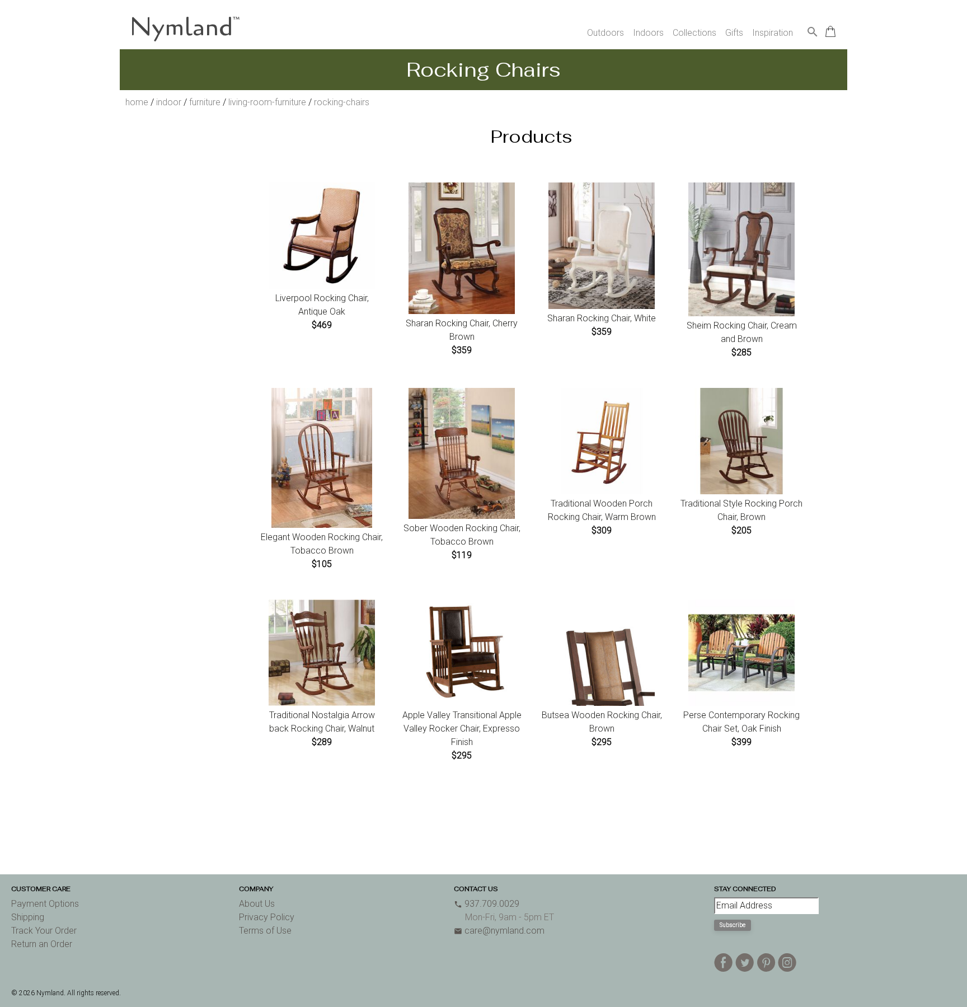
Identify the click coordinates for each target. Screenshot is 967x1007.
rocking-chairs (341, 102)
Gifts (734, 32)
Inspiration (772, 32)
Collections (694, 32)
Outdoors (605, 32)
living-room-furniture (267, 102)
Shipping (27, 917)
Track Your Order (44, 930)
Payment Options (45, 903)
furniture (204, 102)
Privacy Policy (266, 917)
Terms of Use (265, 930)
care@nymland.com (499, 930)
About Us (257, 903)
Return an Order (41, 944)
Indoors (648, 32)
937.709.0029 (486, 903)
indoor (168, 102)
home (136, 102)
